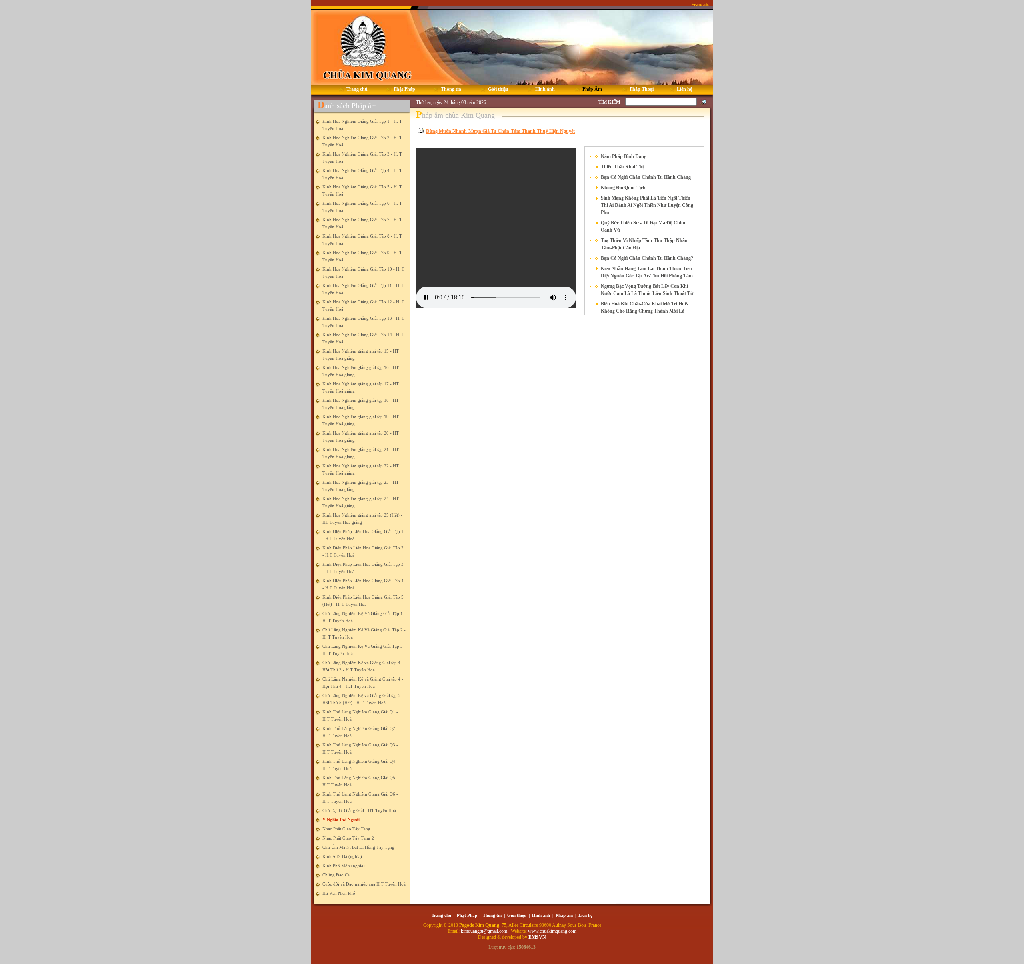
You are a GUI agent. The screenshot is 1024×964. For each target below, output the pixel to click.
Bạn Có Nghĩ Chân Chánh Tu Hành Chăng (646, 177)
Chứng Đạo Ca (336, 874)
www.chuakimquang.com (552, 931)
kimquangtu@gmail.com (484, 931)
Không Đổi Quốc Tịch (623, 187)
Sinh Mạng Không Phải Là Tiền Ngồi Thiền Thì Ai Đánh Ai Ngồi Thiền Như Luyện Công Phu (647, 205)
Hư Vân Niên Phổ (338, 893)
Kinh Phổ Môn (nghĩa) (343, 865)
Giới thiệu (516, 915)
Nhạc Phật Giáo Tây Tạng (346, 828)
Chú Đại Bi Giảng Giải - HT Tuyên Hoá (359, 810)
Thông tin (492, 915)
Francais (700, 5)
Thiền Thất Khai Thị (622, 167)
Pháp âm (564, 915)
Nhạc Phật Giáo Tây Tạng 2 (348, 838)
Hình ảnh (541, 915)
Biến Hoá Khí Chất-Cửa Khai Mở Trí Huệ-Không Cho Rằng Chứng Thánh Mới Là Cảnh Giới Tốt (644, 311)
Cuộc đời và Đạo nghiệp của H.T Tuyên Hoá (364, 884)
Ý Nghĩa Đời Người (341, 819)
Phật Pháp (467, 915)
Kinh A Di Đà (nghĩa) (342, 856)
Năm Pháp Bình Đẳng (623, 156)
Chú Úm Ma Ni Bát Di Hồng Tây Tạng (358, 847)
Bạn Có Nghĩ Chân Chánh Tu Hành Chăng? (647, 258)
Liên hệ (585, 915)
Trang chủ (441, 915)
